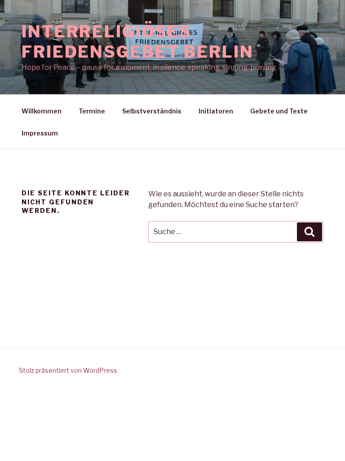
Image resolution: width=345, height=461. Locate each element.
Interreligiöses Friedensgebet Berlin (138, 42)
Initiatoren (216, 111)
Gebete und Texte (279, 111)
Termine (92, 111)
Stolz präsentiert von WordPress (68, 370)
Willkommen (42, 111)
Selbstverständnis (151, 111)
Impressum (40, 133)
